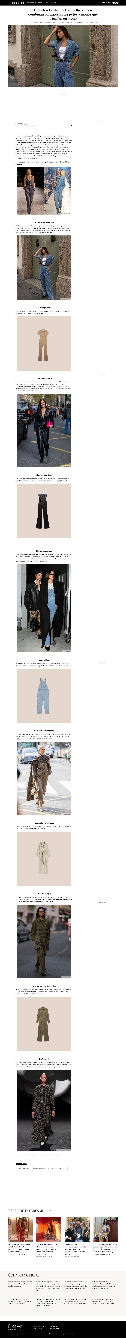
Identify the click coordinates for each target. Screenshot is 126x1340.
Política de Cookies (38, 1334)
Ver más (48, 1210)
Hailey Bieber (39, 1168)
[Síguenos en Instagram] (14, 1334)
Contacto (53, 1326)
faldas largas (62, 382)
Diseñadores (51, 2)
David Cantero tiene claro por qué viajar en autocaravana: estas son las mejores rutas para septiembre (75, 1301)
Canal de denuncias (72, 1334)
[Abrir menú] (9, 2)
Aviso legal (25, 1334)
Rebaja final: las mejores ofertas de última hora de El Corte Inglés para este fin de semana (20, 1284)
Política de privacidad (55, 1334)
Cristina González (22, 123)
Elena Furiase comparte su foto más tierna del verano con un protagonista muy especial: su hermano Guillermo (48, 1302)
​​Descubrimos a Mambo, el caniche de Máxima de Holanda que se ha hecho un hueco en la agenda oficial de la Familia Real (104, 1285)
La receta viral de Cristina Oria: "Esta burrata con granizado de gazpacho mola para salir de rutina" (104, 1301)
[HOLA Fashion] (18, 2)
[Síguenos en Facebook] (9, 1334)
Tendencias (31, 2)
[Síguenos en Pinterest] (17, 1334)
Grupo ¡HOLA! (54, 1328)
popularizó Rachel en (33, 554)
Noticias (41, 2)
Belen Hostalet (23, 1168)
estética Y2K (29, 136)
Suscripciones (39, 1326)
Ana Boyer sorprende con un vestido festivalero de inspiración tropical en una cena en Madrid (19, 1248)
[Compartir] (71, 125)
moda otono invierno (57, 1168)
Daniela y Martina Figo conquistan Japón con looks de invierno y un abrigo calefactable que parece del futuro (76, 1249)
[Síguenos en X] (11, 1334)
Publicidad (38, 1328)
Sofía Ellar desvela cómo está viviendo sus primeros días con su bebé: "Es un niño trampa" (19, 1301)
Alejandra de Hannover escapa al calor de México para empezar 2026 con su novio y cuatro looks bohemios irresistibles (48, 1249)
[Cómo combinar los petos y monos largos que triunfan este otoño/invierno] (115, 3)
